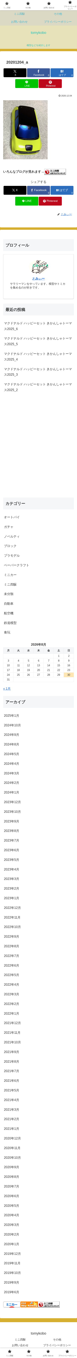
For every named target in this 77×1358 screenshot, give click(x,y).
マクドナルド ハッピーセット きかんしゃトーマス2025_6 (38, 326)
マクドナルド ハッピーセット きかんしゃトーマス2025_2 (38, 387)
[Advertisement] (38, 449)
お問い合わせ (20, 1345)
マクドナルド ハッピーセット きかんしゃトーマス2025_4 (38, 356)
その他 (57, 1339)
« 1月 (7, 688)
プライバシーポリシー (57, 1345)
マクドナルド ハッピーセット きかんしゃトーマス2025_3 (38, 371)
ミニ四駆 (20, 1339)
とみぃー (38, 278)
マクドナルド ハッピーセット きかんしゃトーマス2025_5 (38, 341)
